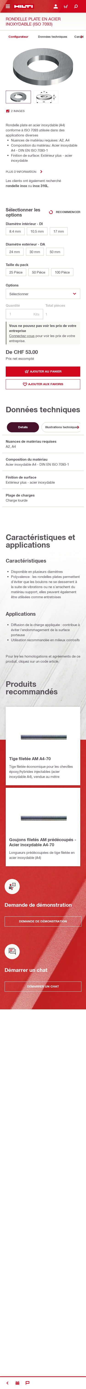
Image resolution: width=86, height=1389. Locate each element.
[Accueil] (23, 6)
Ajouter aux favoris (45, 384)
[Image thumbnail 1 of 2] (18, 97)
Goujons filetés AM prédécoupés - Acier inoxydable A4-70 (42, 842)
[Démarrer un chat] (27, 1383)
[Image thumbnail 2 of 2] (46, 97)
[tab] (18, 36)
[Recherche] (76, 6)
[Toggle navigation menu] (8, 6)
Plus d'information (21, 171)
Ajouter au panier (45, 371)
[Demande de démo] (17, 1383)
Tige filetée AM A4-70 (30, 758)
